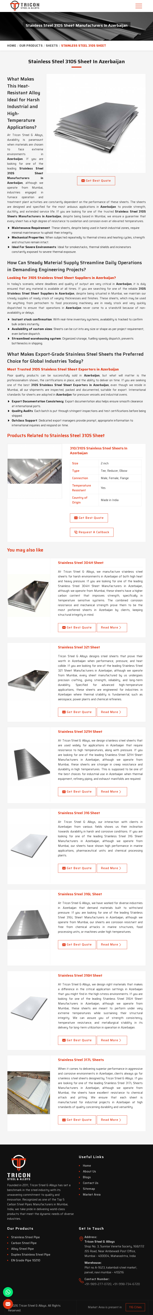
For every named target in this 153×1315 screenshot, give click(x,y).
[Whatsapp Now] (8, 1292)
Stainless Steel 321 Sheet (79, 647)
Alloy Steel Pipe (22, 1248)
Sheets (52, 45)
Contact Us (90, 1183)
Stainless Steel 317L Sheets (81, 1059)
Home (11, 45)
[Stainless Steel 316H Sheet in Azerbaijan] (28, 1008)
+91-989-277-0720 (97, 1284)
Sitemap (89, 1188)
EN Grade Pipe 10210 (25, 1260)
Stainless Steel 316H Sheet (80, 975)
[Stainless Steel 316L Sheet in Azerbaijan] (28, 927)
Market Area (92, 1194)
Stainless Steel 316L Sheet (80, 894)
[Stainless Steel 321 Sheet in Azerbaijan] (28, 680)
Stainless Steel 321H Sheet (80, 731)
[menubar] (139, 6)
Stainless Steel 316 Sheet (79, 813)
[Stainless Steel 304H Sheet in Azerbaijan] (28, 595)
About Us (89, 1171)
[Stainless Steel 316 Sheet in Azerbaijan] (28, 846)
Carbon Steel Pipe (24, 1243)
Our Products (31, 45)
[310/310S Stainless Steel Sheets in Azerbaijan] (34, 471)
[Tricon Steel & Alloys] (19, 6)
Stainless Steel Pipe (25, 1237)
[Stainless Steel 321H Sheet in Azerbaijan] (28, 764)
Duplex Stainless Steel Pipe (30, 1254)
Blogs (87, 1177)
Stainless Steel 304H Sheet (81, 562)
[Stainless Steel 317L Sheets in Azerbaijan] (28, 1092)
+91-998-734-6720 (126, 1284)
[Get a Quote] (8, 1304)
